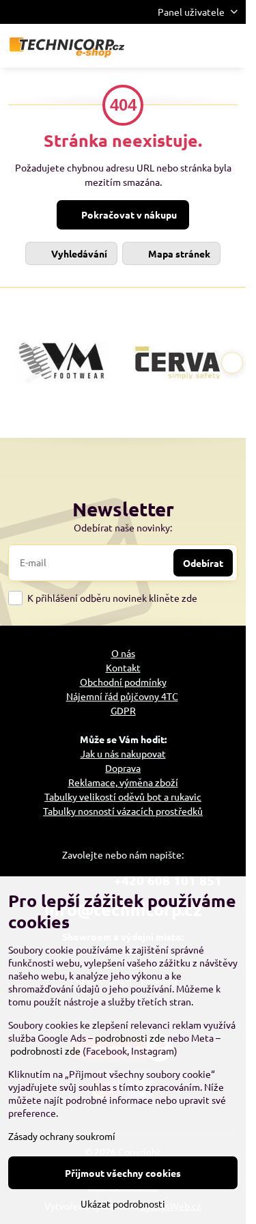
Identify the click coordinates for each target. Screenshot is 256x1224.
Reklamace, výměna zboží (123, 782)
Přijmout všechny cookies (123, 1173)
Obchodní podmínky (123, 682)
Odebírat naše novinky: (123, 527)
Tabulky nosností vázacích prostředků (123, 811)
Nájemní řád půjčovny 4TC (122, 696)
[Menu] (229, 45)
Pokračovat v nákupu (128, 214)
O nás (123, 653)
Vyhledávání (78, 253)
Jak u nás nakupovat (123, 753)
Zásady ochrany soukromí (61, 1136)
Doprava (123, 768)
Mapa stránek (178, 253)
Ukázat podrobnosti (123, 1203)
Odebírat (203, 563)
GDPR (123, 710)
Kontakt (123, 667)
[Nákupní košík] (196, 45)
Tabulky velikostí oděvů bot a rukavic (122, 796)
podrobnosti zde (130, 1037)
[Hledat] (163, 45)
